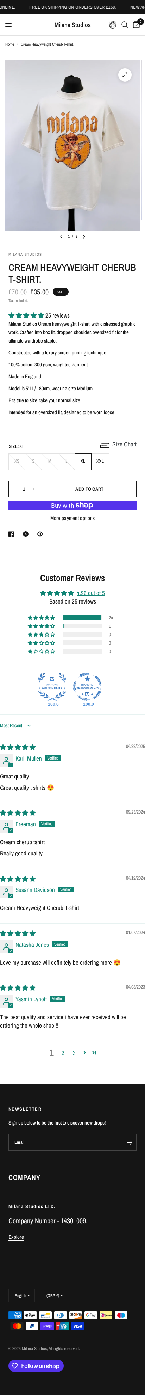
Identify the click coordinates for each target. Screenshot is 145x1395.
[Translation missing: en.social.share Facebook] (12, 534)
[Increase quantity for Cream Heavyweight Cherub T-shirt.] (33, 489)
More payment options (72, 518)
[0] (135, 24)
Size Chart (124, 444)
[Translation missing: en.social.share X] (27, 534)
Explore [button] (16, 1237)
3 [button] (74, 1053)
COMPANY (24, 1177)
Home (9, 44)
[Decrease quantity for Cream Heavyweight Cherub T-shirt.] (14, 489)
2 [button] (63, 1053)
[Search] (125, 24)
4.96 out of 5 (91, 593)
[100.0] (52, 687)
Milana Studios (73, 25)
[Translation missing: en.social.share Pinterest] (41, 534)
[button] (26, 315)
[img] (18, 747)
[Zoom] (125, 75)
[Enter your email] (129, 1142)
